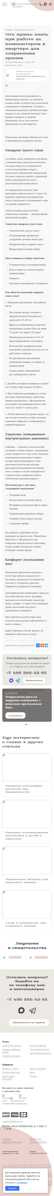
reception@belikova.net (12, 1121)
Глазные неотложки (11, 1072)
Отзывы (33, 1076)
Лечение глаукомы (38, 1045)
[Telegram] (46, 645)
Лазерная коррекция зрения (11, 1050)
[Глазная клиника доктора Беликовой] (27, 5)
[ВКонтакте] (38, 645)
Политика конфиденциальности (12, 1140)
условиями (22, 1182)
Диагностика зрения (11, 1045)
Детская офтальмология (40, 1053)
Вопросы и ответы (10, 1068)
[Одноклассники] (42, 645)
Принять (12, 1188)
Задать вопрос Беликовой (8, 1077)
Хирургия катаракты (11, 1055)
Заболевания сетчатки (39, 1049)
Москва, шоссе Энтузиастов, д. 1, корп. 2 (24, 1126)
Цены (32, 1072)
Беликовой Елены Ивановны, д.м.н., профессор (31, 77)
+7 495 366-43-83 (26, 673)
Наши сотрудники (38, 1068)
